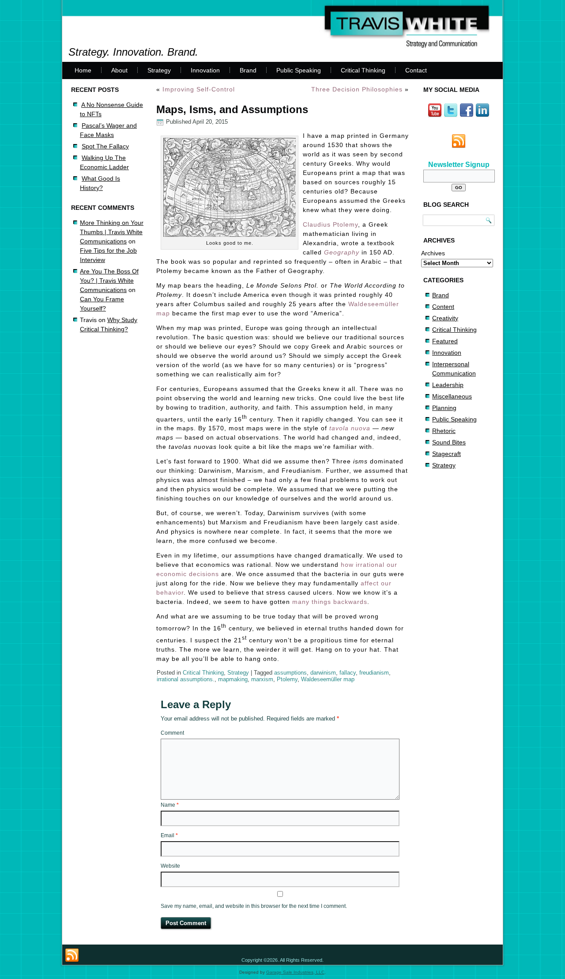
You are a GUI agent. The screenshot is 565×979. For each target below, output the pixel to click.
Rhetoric (444, 430)
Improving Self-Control (198, 89)
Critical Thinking (363, 70)
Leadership (447, 384)
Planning (444, 407)
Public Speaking (298, 70)
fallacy (347, 672)
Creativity (445, 318)
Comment (172, 733)
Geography (341, 252)
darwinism (323, 672)
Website (170, 866)
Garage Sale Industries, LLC (295, 972)
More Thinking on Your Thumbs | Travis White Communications (111, 232)
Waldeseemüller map (327, 679)
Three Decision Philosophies (357, 89)
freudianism (374, 672)
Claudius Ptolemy (330, 224)
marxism (262, 679)
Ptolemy (287, 679)
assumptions (290, 672)
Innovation (205, 70)
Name (170, 805)
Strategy (159, 70)
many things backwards (329, 601)
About (119, 70)
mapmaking (233, 679)
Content (443, 306)
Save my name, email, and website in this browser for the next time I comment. (254, 906)
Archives (433, 253)
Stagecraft (446, 453)
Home (83, 70)
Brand (248, 70)
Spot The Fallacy (105, 146)
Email (169, 835)
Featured (445, 341)
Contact (416, 70)
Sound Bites (449, 442)
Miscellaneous (452, 396)
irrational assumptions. (186, 679)
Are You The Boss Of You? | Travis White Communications (109, 280)
